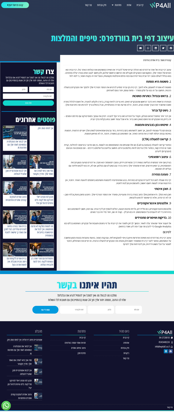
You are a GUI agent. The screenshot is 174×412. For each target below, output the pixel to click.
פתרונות (118, 5)
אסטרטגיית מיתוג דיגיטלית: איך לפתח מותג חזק (42, 127)
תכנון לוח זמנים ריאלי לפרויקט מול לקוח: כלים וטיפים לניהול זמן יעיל (44, 200)
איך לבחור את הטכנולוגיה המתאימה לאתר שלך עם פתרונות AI (16, 144)
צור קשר (88, 5)
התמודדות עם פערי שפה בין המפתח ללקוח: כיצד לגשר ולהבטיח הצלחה (42, 261)
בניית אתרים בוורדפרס (151, 60)
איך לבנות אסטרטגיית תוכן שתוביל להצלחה (16, 172)
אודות (129, 5)
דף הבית (140, 5)
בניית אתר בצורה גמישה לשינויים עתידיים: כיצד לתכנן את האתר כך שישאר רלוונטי (15, 229)
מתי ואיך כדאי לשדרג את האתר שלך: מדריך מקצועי (43, 172)
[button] (171, 48)
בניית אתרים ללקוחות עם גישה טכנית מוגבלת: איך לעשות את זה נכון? (16, 261)
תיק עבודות (101, 5)
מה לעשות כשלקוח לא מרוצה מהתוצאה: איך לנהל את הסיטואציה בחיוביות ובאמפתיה (42, 231)
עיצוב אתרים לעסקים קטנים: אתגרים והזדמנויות (16, 198)
